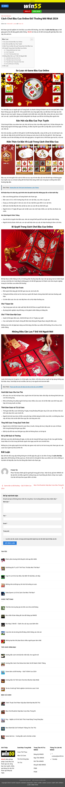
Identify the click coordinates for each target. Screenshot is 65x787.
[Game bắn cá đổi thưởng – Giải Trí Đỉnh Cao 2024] (3, 672)
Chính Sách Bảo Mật (25, 780)
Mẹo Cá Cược (6, 695)
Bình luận (6, 502)
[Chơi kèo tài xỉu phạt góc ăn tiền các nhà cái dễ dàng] (3, 608)
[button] (5, 6)
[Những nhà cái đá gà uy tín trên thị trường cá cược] (3, 585)
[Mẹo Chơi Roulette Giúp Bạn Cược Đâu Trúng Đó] (3, 712)
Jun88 (29, 785)
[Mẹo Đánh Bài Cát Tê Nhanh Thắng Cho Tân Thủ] (3, 729)
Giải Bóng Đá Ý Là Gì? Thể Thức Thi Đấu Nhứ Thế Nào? (23, 567)
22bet (35, 783)
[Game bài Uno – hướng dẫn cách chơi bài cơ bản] (3, 737)
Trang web (6, 531)
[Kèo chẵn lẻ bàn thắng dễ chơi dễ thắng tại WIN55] (3, 616)
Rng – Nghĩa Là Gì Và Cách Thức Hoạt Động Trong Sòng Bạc (24, 719)
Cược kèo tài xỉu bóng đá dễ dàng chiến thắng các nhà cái (23, 632)
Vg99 (53, 783)
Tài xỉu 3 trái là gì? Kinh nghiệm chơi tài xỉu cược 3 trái (22, 688)
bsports (18, 783)
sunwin (49, 783)
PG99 (36, 785)
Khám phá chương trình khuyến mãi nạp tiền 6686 (21, 559)
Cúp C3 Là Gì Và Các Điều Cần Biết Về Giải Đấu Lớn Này (23, 576)
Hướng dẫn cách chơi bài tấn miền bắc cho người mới (22, 655)
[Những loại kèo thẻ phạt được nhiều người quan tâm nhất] (3, 641)
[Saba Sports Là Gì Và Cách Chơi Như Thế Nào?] (3, 593)
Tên (4, 516)
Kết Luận (5, 66)
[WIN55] (32, 6)
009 (57, 783)
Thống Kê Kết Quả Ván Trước (13, 50)
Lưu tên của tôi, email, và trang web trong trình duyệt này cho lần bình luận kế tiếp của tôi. (31, 539)
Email (5, 523)
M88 (32, 785)
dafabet (23, 783)
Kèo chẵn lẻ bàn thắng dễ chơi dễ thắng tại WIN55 (21, 615)
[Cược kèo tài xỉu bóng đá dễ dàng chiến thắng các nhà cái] (3, 633)
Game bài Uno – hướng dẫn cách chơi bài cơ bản (21, 736)
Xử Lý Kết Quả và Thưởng (12, 63)
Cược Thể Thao (7, 599)
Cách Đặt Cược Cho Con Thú (13, 58)
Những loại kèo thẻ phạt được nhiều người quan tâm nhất (23, 640)
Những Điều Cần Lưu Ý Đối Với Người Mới (15, 56)
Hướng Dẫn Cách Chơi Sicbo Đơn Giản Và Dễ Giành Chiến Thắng (26, 663)
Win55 (30, 32)
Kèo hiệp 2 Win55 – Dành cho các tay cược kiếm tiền (22, 624)
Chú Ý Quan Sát (10, 52)
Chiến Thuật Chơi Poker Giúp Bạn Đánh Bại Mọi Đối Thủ (23, 702)
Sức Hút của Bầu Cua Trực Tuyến (12, 44)
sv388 (39, 783)
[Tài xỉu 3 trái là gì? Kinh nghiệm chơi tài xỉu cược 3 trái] (3, 689)
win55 (13, 783)
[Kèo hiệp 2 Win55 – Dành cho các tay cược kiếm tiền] (3, 625)
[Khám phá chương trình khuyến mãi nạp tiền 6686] (3, 560)
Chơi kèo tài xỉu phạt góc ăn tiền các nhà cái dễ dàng (22, 607)
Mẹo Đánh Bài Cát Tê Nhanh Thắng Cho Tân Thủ (21, 728)
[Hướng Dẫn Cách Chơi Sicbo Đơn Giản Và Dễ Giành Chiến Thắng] (3, 664)
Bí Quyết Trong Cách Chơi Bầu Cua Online (15, 48)
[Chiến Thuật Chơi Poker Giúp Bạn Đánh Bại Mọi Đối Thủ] (3, 704)
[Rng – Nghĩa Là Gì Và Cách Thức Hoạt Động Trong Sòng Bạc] (3, 720)
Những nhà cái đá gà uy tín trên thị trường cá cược (21, 584)
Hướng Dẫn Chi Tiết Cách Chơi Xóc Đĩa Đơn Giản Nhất (22, 680)
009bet (61, 783)
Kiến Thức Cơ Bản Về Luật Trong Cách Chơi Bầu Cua (18, 46)
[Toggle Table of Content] (31, 39)
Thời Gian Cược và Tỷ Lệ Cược (13, 60)
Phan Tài (20, 23)
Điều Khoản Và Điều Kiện (39, 780)
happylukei (30, 783)
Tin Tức (4, 551)
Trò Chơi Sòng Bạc (6, 16)
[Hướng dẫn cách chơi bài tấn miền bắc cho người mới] (3, 656)
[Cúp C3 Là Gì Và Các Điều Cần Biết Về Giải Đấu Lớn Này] (3, 577)
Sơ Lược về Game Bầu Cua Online (12, 42)
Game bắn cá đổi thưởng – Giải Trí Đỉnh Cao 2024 (21, 671)
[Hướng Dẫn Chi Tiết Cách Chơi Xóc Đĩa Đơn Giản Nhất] (3, 681)
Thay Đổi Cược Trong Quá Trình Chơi (15, 62)
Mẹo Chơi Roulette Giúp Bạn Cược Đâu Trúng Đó (21, 711)
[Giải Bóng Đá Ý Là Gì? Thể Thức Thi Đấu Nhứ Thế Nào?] (3, 568)
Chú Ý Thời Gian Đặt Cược (12, 54)
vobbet (44, 783)
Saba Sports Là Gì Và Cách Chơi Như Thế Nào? (20, 592)
